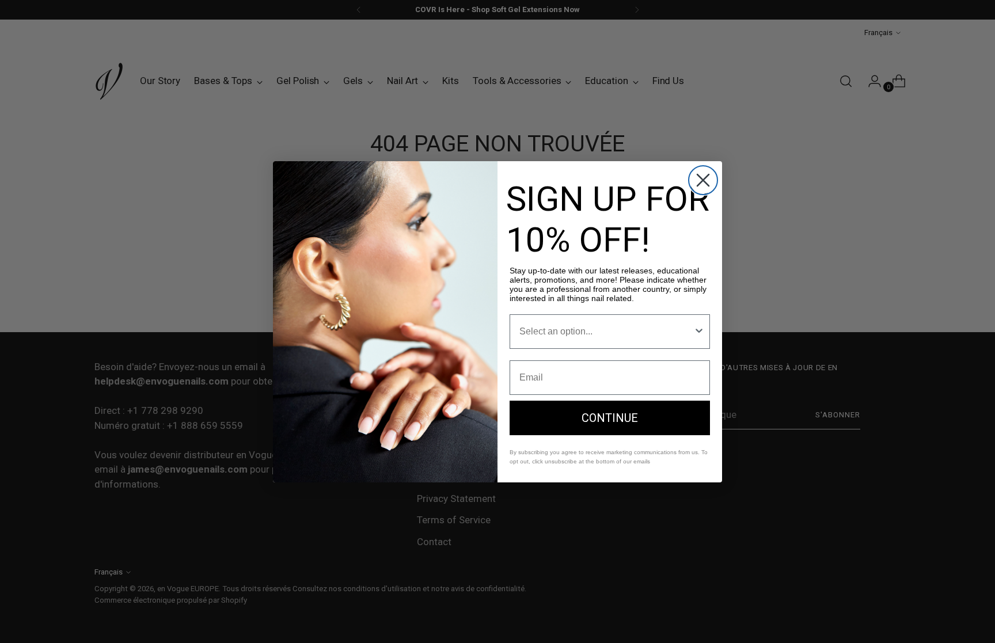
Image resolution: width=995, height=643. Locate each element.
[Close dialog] (703, 180)
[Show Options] (699, 331)
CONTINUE (610, 418)
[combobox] (606, 331)
